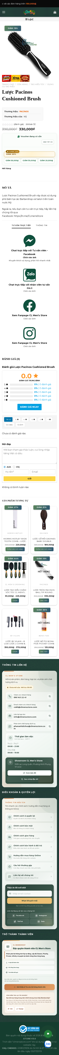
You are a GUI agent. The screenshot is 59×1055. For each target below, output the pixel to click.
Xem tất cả (47, 142)
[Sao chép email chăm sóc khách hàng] (49, 706)
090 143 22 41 (20, 697)
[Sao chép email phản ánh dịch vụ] (49, 726)
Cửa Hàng (22, 84)
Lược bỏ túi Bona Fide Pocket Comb (44, 642)
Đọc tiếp (43, 600)
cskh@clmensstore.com (25, 707)
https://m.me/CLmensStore (28, 216)
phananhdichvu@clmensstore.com (29, 727)
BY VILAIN (15, 636)
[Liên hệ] (48, 1034)
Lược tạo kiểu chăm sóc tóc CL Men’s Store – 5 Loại (15, 591)
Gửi (29, 478)
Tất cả (8, 419)
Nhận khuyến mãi (29, 901)
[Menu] (3, 12)
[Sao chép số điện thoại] (49, 696)
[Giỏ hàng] (55, 12)
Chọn (15, 600)
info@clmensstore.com (25, 717)
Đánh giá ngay (29, 407)
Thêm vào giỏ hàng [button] (15, 549)
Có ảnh (20, 425)
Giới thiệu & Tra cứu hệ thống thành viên (31, 987)
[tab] (21, 225)
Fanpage (21, 1009)
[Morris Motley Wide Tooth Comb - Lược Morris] (15, 518)
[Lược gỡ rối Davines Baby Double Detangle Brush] (44, 518)
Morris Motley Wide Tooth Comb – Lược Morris (15, 540)
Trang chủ (8, 84)
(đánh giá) (19, 124)
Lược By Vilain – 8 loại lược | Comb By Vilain (15, 642)
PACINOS (24, 111)
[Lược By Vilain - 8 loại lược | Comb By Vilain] (15, 621)
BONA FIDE (44, 636)
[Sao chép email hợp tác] (49, 716)
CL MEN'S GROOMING (15, 584)
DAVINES (44, 533)
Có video (9, 425)
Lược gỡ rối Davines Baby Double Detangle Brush (44, 540)
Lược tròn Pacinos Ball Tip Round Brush (44, 591)
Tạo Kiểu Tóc (37, 84)
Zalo (11, 1009)
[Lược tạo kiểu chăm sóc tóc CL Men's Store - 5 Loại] (15, 570)
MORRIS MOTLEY (15, 533)
